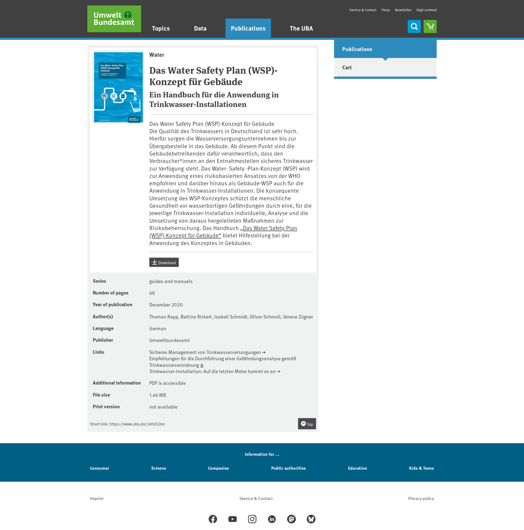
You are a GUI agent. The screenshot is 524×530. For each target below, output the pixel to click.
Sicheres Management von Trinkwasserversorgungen (205, 352)
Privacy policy (421, 498)
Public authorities (288, 468)
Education (357, 468)
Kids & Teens (421, 468)
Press (386, 9)
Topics (161, 27)
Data (200, 27)
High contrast (426, 10)
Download (166, 262)
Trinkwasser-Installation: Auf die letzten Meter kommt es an (212, 371)
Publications (248, 27)
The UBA (301, 27)
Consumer (99, 468)
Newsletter (403, 9)
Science (158, 468)
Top (309, 424)
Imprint (96, 498)
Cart (347, 67)
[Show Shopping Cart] (430, 26)
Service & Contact (362, 9)
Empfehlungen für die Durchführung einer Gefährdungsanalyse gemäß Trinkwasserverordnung (222, 361)
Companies (218, 468)
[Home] (114, 18)
